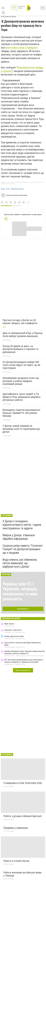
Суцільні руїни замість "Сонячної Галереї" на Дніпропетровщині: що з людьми (22, 549)
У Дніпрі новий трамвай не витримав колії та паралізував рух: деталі (21, 428)
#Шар (3, 189)
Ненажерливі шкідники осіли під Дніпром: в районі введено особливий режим (21, 380)
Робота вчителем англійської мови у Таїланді (22, 874)
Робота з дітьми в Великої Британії (22, 816)
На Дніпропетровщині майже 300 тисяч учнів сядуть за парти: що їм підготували (21, 365)
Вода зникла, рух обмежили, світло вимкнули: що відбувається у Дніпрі (20, 563)
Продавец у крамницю (15, 827)
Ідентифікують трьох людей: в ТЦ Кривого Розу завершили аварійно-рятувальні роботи (22, 396)
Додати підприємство (23, 670)
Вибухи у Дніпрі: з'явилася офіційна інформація (19, 536)
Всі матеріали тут (23, 609)
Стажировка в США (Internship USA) (22, 783)
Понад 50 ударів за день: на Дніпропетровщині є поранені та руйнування (20, 349)
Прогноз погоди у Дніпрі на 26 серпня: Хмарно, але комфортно (20, 322)
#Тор (8, 189)
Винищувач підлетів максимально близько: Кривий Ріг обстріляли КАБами (21, 412)
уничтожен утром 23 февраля (21, 47)
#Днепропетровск (17, 189)
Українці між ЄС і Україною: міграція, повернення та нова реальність (20, 591)
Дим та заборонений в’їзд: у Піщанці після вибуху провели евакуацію (22, 335)
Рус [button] (42, 8)
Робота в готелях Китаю (16, 860)
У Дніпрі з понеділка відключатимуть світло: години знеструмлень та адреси (22, 524)
